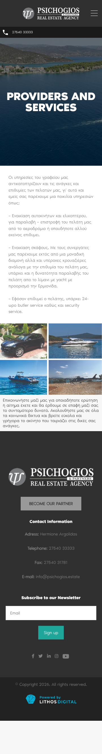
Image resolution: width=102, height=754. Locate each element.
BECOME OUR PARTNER (51, 503)
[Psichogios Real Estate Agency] (51, 18)
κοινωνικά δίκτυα (24, 415)
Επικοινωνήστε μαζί (21, 400)
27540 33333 (22, 32)
